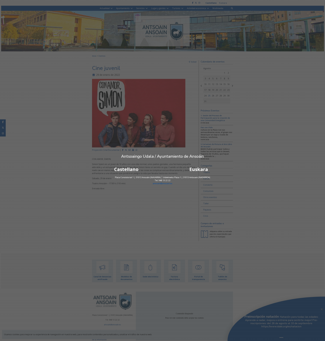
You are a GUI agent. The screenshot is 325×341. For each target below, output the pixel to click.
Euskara (198, 169)
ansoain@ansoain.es (162, 183)
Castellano (126, 169)
